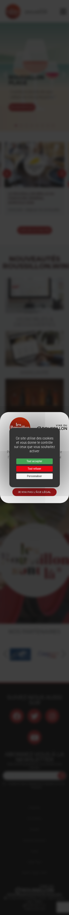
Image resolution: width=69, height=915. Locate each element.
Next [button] (63, 74)
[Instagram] (52, 716)
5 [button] (37, 125)
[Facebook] (17, 716)
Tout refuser (34, 468)
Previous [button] (5, 74)
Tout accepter (34, 461)
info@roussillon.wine (34, 908)
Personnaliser (34, 476)
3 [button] (26, 125)
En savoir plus (22, 107)
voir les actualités (34, 230)
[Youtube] (34, 737)
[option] (34, 74)
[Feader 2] (48, 654)
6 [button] (42, 125)
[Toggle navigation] (63, 11)
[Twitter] (34, 716)
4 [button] (32, 125)
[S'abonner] (61, 775)
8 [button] (53, 125)
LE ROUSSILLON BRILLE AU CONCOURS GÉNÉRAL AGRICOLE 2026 (31, 198)
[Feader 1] (20, 654)
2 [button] (21, 125)
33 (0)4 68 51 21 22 (36, 905)
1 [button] (16, 125)
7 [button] (48, 125)
